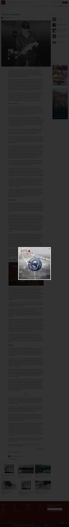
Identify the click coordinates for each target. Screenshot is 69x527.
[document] (34, 263)
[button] (49, 248)
